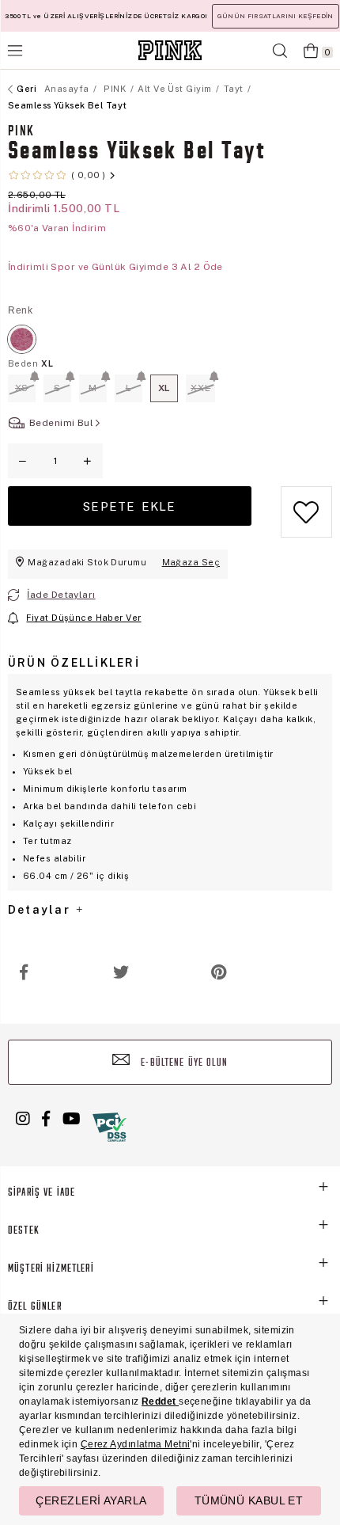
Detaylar (41, 909)
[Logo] (170, 50)
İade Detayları (61, 594)
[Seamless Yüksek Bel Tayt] (21, 339)
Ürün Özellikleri (74, 662)
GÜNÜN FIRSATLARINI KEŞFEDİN (275, 16)
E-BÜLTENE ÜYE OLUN (183, 1063)
